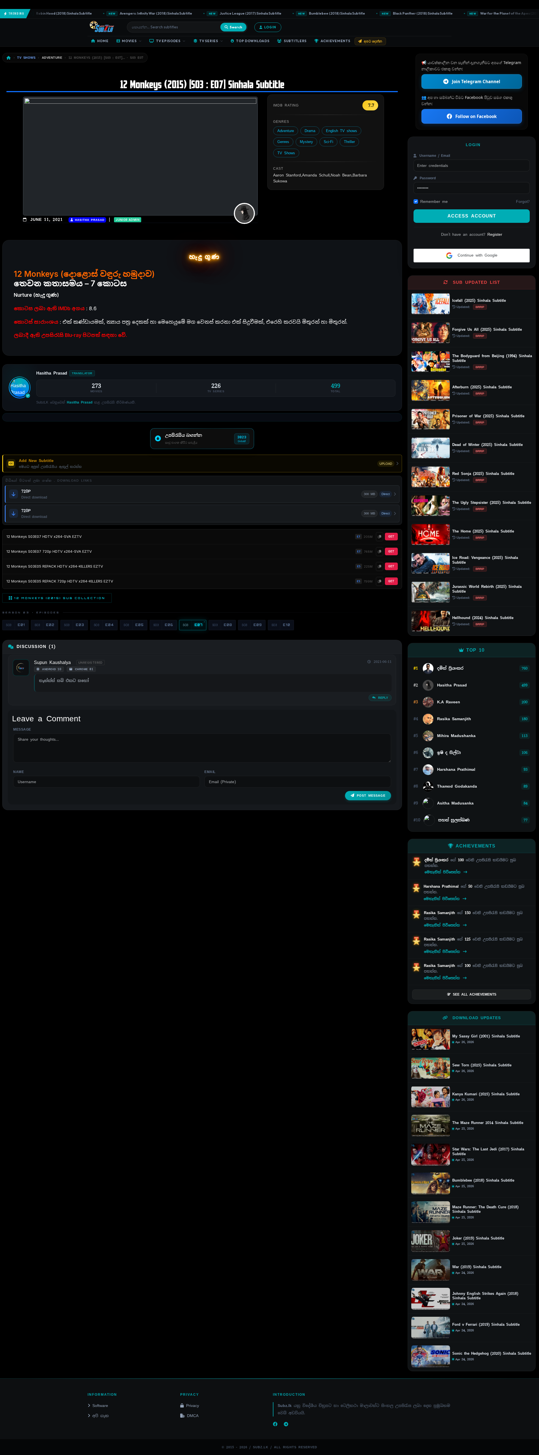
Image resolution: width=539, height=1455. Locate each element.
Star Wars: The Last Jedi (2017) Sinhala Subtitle (488, 1151)
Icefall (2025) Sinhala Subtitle (479, 300)
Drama (310, 130)
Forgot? (523, 201)
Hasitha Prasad (88, 220)
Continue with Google (476, 255)
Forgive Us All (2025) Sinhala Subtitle (487, 329)
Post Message (371, 795)
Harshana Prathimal (442, 886)
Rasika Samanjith (440, 912)
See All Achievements (474, 994)
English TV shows (341, 130)
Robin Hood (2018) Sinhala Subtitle (41, 13)
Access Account (471, 216)
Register (494, 234)
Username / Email (434, 155)
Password (427, 178)
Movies (129, 41)
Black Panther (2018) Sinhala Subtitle (400, 13)
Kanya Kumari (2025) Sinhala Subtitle (486, 1094)
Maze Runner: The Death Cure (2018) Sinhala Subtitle (485, 1209)
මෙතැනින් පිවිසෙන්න (443, 872)
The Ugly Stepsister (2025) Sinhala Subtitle (491, 502)
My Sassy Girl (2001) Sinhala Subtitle (486, 1036)
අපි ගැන (100, 1415)
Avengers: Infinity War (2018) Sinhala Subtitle (133, 13)
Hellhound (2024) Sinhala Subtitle (482, 617)
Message (22, 729)
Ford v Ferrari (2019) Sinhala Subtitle (486, 1324)
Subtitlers (295, 41)
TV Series (208, 41)
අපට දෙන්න (373, 41)
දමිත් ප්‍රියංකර (437, 860)
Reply (382, 698)
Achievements (335, 41)
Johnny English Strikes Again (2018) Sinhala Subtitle (485, 1296)
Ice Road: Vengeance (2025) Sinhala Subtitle (485, 560)
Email (210, 772)
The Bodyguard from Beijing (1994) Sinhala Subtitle (492, 358)
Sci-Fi (328, 141)
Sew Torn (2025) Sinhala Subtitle (481, 1065)
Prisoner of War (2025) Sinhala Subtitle (488, 416)
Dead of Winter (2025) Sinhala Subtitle (487, 444)
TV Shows (286, 153)
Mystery (306, 141)
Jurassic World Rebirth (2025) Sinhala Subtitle (487, 589)
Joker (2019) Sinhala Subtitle (478, 1238)
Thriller (349, 141)
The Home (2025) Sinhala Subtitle (483, 531)
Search (236, 27)
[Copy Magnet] (379, 536)
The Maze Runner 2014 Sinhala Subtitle (487, 1123)
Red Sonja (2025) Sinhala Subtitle (483, 473)
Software (100, 1405)
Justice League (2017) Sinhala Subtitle (227, 13)
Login (270, 27)
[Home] (8, 58)
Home (103, 41)
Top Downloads (252, 41)
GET (391, 536)
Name (18, 772)
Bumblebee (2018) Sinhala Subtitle (314, 13)
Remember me (434, 201)
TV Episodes (168, 41)
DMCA (192, 1415)
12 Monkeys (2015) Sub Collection (59, 598)
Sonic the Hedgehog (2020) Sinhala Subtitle (491, 1353)
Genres (283, 141)
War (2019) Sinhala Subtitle (476, 1267)
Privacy (192, 1405)
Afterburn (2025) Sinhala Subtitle (482, 387)
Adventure (285, 130)
